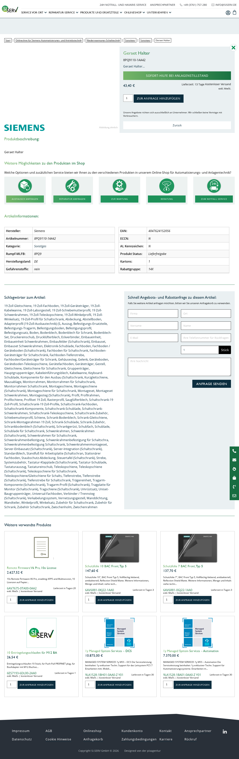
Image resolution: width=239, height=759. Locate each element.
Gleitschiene (13, 368)
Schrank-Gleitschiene (92, 418)
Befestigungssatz (16, 333)
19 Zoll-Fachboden (46, 306)
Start (7, 40)
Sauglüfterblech (76, 400)
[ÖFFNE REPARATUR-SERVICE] (77, 12)
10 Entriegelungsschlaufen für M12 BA (32, 652)
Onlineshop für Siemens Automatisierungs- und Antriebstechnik (49, 40)
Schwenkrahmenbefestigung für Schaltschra (77, 440)
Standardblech (14, 453)
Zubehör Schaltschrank (33, 507)
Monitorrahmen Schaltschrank (25, 386)
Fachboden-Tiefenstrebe (67, 355)
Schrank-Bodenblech (61, 418)
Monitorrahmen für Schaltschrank (71, 382)
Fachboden (83, 346)
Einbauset (98, 342)
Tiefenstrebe (72, 476)
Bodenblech (48, 333)
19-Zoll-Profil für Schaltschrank (42, 319)
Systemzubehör (15, 462)
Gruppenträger (78, 368)
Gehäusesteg (67, 359)
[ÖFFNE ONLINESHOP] (143, 12)
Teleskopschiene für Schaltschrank (51, 471)
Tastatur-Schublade (92, 462)
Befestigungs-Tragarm (19, 328)
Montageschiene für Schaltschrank (51, 391)
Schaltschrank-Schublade (62, 409)
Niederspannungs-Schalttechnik (103, 40)
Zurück (177, 125)
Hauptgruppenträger (19, 373)
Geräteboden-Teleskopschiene (25, 364)
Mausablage (12, 382)
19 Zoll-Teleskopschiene (46, 315)
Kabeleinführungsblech (51, 373)
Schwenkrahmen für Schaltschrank (51, 435)
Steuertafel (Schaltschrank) (76, 458)
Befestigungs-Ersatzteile (90, 324)
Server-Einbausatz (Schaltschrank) (28, 449)
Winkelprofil (29, 503)
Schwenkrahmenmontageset (86, 444)
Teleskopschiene (65, 467)
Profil (75, 395)
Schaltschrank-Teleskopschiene (51, 413)
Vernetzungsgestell (71, 498)
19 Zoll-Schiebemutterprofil (71, 310)
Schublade (102, 427)
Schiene (39, 418)
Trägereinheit (81, 480)
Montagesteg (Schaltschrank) (49, 395)
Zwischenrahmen (85, 507)
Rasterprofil (55, 400)
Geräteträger (84, 364)
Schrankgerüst (66, 427)
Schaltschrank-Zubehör (91, 413)
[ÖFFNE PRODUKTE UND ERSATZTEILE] (121, 12)
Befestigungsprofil (78, 328)
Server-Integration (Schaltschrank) (78, 449)
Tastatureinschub (40, 467)
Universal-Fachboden (47, 494)
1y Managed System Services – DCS (108, 651)
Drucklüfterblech (48, 337)
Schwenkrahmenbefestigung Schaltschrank (34, 444)
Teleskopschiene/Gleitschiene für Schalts (33, 476)
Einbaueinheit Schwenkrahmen (26, 342)
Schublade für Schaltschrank (24, 431)
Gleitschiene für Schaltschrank (44, 368)
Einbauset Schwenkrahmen (23, 346)
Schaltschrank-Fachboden (79, 404)
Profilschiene (13, 400)
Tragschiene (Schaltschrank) (59, 489)
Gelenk (83, 359)
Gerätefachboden (61, 364)
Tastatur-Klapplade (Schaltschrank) (52, 462)
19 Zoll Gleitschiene (18, 306)
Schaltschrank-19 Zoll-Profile (39, 404)
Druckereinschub (22, 337)
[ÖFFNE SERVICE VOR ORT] (45, 12)
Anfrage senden (211, 384)
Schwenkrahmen (57, 431)
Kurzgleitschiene (96, 377)
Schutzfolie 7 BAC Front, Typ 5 (183, 566)
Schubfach (85, 427)
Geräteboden (98, 359)
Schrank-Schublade (65, 422)
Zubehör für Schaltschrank (75, 503)
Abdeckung (73, 319)
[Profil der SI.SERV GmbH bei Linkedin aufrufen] (225, 732)
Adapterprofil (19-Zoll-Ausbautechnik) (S (32, 324)
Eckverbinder (70, 337)
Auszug (67, 324)
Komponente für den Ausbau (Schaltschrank (52, 377)
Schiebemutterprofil (18, 418)
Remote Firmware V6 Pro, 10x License (31, 568)
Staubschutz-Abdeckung (38, 458)
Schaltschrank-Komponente (24, 409)
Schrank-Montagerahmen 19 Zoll (27, 422)
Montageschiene (60, 386)
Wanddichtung (97, 498)
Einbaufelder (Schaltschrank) (69, 342)
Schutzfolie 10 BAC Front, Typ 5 (106, 566)
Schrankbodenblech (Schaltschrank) (29, 427)
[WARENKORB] (234, 12)
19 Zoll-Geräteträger (74, 306)
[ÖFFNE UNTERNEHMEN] (170, 12)
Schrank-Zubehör (92, 422)
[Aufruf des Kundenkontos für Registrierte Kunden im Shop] (228, 12)
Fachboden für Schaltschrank (67, 350)
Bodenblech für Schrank (75, 333)
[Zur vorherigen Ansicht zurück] (233, 50)
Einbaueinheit (91, 337)
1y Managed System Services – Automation (191, 651)
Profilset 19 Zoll (35, 400)
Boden (34, 333)
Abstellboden (92, 319)
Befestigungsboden (50, 328)
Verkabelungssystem (42, 498)
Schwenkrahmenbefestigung (24, 440)
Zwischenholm (61, 507)
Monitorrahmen (34, 382)
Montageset (86, 391)
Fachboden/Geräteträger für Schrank (30, 359)
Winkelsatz (47, 503)
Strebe (101, 458)
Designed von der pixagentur (142, 750)
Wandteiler (12, 503)
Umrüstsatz (89, 489)
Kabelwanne (78, 373)
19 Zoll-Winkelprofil (77, 315)
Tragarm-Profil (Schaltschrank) (68, 485)
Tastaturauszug (15, 467)
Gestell (100, 364)
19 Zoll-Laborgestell (36, 310)
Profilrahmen (90, 395)
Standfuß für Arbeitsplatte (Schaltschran (55, 453)
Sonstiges (130, 40)
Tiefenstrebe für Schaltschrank (49, 480)
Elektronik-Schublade (59, 346)
